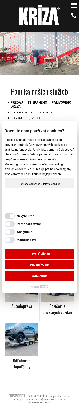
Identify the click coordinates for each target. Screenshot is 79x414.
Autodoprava (21, 306)
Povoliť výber (39, 264)
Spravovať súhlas (37, 402)
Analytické (24, 232)
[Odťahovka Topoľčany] (21, 339)
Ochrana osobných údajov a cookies (39, 184)
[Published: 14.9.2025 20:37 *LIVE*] (28, 396)
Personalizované (29, 224)
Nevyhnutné (25, 216)
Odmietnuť (39, 276)
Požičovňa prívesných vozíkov (57, 309)
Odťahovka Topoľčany (22, 363)
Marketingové (26, 240)
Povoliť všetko (39, 253)
